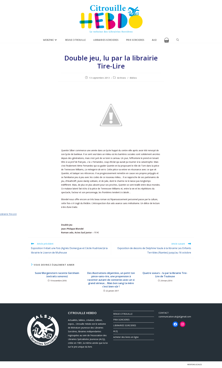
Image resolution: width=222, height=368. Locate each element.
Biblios (133, 77)
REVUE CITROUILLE (122, 313)
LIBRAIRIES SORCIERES (124, 325)
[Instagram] (182, 324)
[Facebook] (175, 324)
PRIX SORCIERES (121, 319)
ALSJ (115, 331)
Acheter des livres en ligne (126, 337)
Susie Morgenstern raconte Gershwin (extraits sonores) (57, 274)
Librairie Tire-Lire (8, 214)
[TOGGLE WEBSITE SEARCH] (178, 40)
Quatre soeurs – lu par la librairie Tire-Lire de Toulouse (165, 274)
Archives (121, 77)
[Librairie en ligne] (167, 40)
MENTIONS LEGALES (194, 364)
